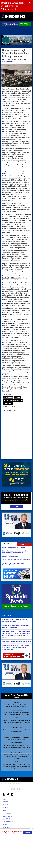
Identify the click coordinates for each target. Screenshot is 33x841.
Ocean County (8, 403)
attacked (5, 103)
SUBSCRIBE (16, 506)
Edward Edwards (8, 822)
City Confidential (7, 61)
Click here (6, 407)
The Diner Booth (7, 813)
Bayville (17, 397)
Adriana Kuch (8, 397)
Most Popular (9, 544)
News (4, 810)
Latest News (24, 544)
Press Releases (6, 616)
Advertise (5, 804)
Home (4, 799)
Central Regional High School (13, 400)
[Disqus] (16, 435)
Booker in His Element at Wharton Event (13, 5)
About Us (5, 802)
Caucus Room (6, 819)
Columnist (5, 824)
